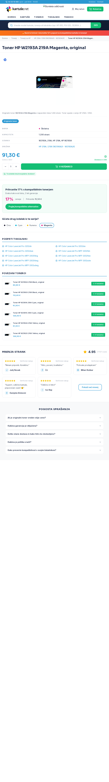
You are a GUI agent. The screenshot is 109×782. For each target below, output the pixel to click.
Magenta (48, 225)
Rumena (33, 225)
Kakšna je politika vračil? (19, 442)
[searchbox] (49, 25)
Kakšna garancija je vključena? (22, 426)
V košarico (99, 284)
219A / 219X (87, 113)
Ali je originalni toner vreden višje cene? (27, 418)
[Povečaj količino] (16, 166)
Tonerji (38, 17)
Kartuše (25, 17)
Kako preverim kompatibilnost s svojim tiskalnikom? (32, 450)
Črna (9, 225)
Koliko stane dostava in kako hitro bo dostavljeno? (31, 434)
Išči (96, 25)
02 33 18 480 (13, 2)
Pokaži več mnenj (90, 387)
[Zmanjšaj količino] (5, 166)
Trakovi (69, 17)
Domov (12, 17)
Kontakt (100, 2)
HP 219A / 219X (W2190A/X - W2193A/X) (49, 38)
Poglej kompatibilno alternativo (23, 206)
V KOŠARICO (65, 166)
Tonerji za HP (25, 38)
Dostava (92, 2)
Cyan (20, 225)
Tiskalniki (54, 17)
